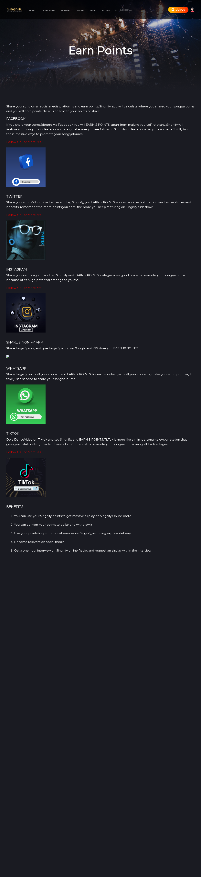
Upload (179, 9)
